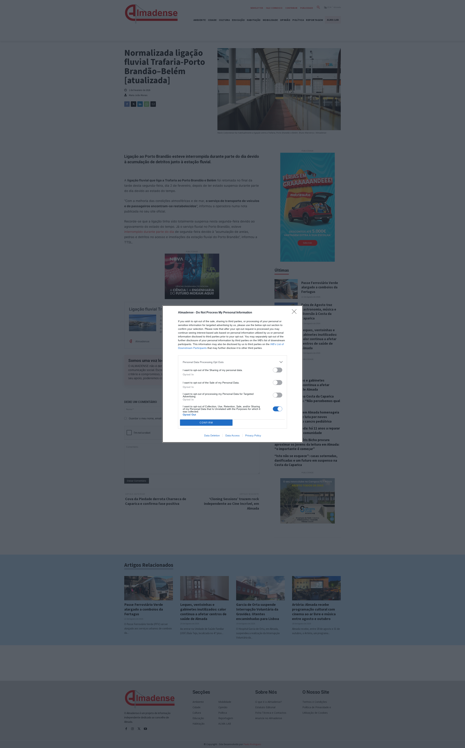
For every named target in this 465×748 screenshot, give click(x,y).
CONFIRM (206, 422)
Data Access (232, 435)
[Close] (295, 312)
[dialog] (232, 374)
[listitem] (232, 362)
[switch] (277, 370)
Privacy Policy (253, 435)
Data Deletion (212, 435)
